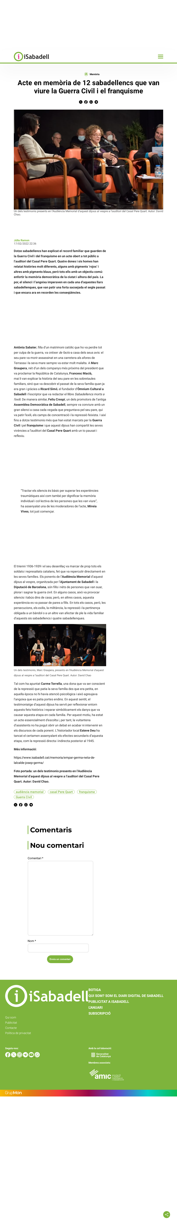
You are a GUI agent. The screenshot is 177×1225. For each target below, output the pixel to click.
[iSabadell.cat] (24, 61)
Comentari (35, 858)
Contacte (11, 1028)
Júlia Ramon (21, 240)
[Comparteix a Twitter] (80, 102)
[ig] (20, 1056)
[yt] (32, 1056)
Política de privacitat (18, 1033)
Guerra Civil (24, 797)
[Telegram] (26, 1056)
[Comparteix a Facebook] (86, 102)
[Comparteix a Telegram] (96, 102)
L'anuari (95, 1007)
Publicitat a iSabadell (108, 1002)
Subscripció (99, 1013)
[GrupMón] (88, 1093)
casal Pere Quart (61, 792)
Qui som (10, 1017)
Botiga (94, 990)
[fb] (8, 1056)
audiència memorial (30, 792)
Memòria (95, 74)
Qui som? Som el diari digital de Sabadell (126, 996)
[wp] (37, 1056)
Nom (32, 941)
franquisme (87, 792)
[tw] (14, 1056)
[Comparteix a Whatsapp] (91, 102)
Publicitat (11, 1022)
